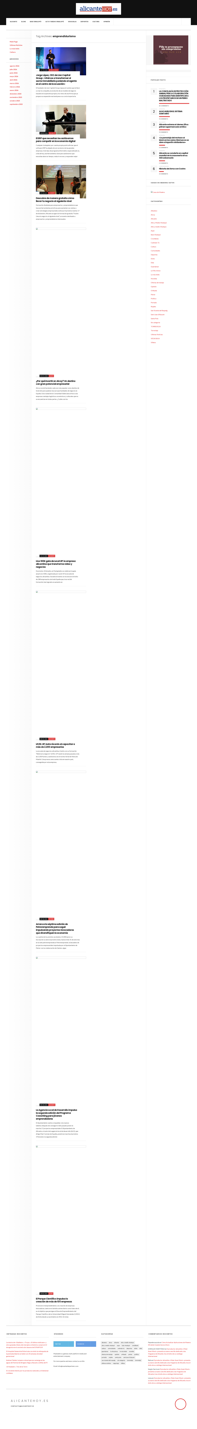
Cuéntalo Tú (155, 243)
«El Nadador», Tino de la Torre (16, 1367)
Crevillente (155, 239)
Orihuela (154, 290)
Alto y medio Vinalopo (158, 227)
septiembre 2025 (16, 104)
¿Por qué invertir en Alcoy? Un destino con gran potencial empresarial (55, 383)
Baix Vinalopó (35, 22)
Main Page (14, 42)
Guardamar (155, 267)
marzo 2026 (14, 83)
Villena (153, 342)
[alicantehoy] (98, 9)
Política (153, 298)
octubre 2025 (15, 101)
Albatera (154, 211)
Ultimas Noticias (16, 45)
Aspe (152, 231)
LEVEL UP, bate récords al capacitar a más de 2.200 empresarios (55, 746)
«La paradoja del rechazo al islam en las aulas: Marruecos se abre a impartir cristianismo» (174, 140)
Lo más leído (14, 49)
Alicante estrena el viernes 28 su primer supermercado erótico (173, 125)
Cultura (95, 22)
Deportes (84, 22)
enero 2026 (14, 90)
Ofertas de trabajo (157, 283)
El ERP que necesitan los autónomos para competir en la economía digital (55, 140)
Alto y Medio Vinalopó (54, 22)
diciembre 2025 (15, 94)
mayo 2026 (14, 76)
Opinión (106, 22)
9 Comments (163, 119)
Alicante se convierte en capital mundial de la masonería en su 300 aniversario (173, 155)
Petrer (51, 919)
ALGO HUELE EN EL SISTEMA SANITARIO (170, 112)
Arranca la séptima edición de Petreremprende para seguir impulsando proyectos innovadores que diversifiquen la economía (55, 929)
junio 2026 (13, 73)
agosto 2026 (14, 66)
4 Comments (163, 174)
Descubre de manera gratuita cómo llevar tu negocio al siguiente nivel (55, 200)
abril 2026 (13, 80)
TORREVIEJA (156, 326)
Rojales (153, 306)
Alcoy (51, 376)
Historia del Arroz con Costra (172, 169)
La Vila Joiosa (155, 271)
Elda (152, 263)
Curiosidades (53, 70)
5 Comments (163, 147)
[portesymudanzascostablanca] (170, 49)
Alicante (13, 22)
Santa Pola (154, 318)
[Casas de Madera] (171, 192)
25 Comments (164, 105)
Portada (162, 88)
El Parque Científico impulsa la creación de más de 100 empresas (54, 1300)
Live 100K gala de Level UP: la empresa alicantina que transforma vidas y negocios (56, 564)
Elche (23, 22)
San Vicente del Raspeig (159, 310)
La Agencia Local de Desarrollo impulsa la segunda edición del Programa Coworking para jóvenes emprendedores (56, 1114)
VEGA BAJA (72, 22)
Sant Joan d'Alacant (157, 314)
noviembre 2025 (16, 97)
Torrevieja (154, 330)
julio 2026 (13, 69)
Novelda (154, 279)
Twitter (58, 1344)
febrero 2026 (15, 87)
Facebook (80, 1344)
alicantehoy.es (30, 1401)
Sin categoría (155, 322)
